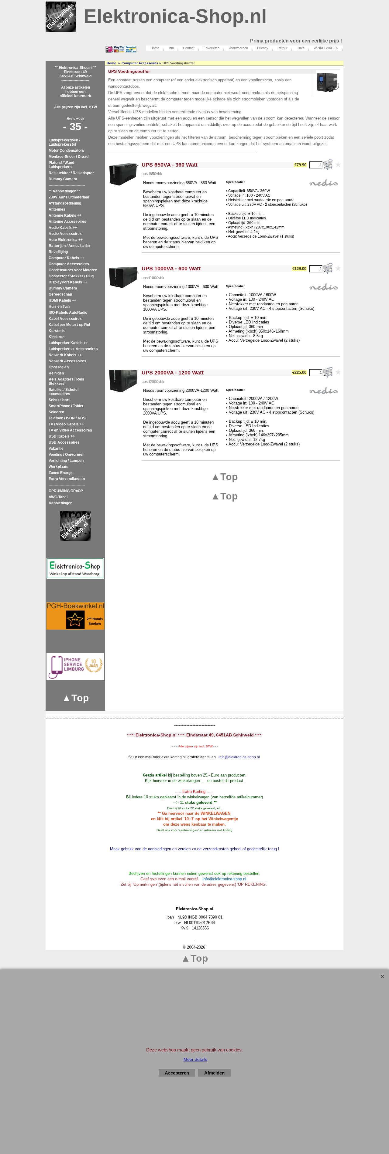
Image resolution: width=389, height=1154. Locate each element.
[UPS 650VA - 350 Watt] (123, 173)
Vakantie (56, 448)
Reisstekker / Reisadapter (71, 173)
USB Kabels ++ (62, 436)
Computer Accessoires (69, 264)
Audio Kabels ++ (63, 227)
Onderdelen (59, 367)
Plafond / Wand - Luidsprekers (62, 165)
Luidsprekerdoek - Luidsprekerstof (64, 142)
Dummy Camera (63, 179)
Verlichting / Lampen (66, 461)
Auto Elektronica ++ (66, 240)
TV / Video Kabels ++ (66, 424)
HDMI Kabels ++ (62, 300)
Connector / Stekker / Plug (71, 276)
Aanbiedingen (60, 503)
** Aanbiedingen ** (64, 191)
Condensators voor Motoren (73, 270)
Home (154, 48)
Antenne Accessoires (67, 221)
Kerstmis (57, 331)
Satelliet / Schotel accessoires (63, 391)
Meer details (195, 1059)
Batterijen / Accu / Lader (69, 246)
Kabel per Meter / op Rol (69, 325)
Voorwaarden (238, 48)
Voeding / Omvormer (66, 454)
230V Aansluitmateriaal (69, 197)
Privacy (262, 48)
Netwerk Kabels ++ (65, 355)
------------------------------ (67, 185)
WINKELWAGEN (326, 48)
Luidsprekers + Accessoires (73, 349)
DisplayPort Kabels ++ (68, 282)
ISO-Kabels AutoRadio (68, 312)
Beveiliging (58, 252)
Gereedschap (60, 294)
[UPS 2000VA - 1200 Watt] (123, 381)
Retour (282, 48)
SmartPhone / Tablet (66, 406)
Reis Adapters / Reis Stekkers (66, 381)
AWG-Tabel (58, 497)
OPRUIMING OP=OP (66, 491)
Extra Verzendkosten (67, 479)
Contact (188, 48)
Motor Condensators (66, 150)
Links (301, 48)
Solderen (56, 412)
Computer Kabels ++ (66, 258)
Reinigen (56, 373)
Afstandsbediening (65, 203)
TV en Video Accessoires (70, 430)
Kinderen (56, 337)
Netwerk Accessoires (67, 361)
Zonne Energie (61, 473)
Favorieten (211, 48)
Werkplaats (58, 467)
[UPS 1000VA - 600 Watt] (123, 277)
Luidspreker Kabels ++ (68, 343)
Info (171, 48)
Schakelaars (60, 400)
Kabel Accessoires (65, 318)
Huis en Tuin (59, 306)
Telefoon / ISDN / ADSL (68, 418)
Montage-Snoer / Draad (68, 156)
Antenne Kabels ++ (65, 215)
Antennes (57, 209)
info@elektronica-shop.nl (239, 757)
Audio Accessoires (65, 234)
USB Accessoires (64, 442)
